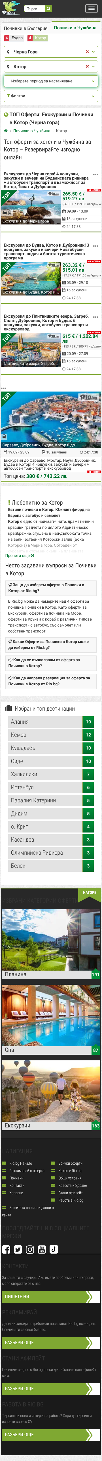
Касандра (50, 839)
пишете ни (17, 1297)
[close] (87, 52)
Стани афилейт (70, 1193)
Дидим (50, 813)
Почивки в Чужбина (75, 27)
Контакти (16, 1185)
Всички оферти (70, 1163)
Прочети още (18, 555)
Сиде (51, 761)
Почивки (15, 1178)
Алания (51, 722)
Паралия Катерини (50, 800)
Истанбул (50, 787)
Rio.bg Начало (20, 1163)
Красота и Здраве (72, 1185)
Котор (40, 38)
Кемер (51, 735)
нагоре (89, 892)
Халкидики (50, 774)
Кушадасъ (51, 748)
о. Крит (50, 826)
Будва (17, 38)
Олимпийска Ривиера (50, 853)
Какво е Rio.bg (70, 1171)
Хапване (15, 1193)
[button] (91, 8)
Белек (50, 866)
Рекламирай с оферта (26, 1171)
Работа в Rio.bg (70, 1200)
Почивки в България (26, 28)
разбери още (19, 1343)
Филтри (17, 96)
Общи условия (69, 1178)
